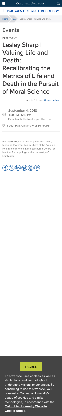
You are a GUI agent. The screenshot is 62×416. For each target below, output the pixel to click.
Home (5, 19)
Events (15, 19)
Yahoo (56, 100)
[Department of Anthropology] (31, 11)
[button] (4, 3)
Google (47, 100)
